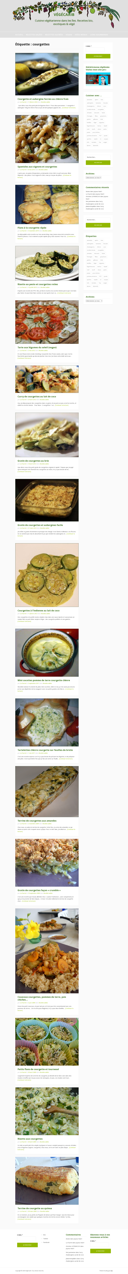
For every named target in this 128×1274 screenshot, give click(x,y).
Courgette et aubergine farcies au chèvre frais (43, 99)
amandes (89, 99)
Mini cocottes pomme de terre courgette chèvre (44, 680)
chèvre (99, 106)
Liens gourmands (99, 35)
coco (104, 106)
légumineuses (91, 126)
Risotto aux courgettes (30, 1139)
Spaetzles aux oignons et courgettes (37, 166)
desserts (96, 113)
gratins (89, 119)
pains (105, 129)
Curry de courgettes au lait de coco (37, 396)
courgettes (101, 109)
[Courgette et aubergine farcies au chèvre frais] (47, 74)
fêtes (96, 116)
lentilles (89, 122)
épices (89, 145)
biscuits (105, 103)
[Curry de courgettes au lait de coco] (47, 379)
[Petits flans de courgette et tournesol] (47, 1042)
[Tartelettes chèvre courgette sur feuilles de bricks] (47, 722)
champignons (91, 106)
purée (105, 135)
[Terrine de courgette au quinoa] (47, 1181)
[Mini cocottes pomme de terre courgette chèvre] (47, 653)
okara (99, 129)
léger (95, 122)
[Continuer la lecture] (68, 108)
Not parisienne (90, 201)
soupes (106, 139)
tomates (94, 142)
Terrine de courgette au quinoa (35, 1208)
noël (88, 129)
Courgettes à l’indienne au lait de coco (39, 610)
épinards (95, 145)
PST (100, 135)
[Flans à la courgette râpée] (47, 204)
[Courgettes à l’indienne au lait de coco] (47, 575)
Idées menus (81, 35)
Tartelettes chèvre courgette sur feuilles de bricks (45, 750)
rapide (96, 139)
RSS (44, 1235)
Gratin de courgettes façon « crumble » (39, 890)
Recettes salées (34, 35)
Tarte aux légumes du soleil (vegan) (37, 347)
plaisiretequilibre (91, 206)
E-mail (89, 46)
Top (100, 142)
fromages (89, 116)
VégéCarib (64, 14)
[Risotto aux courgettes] (47, 1111)
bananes (98, 103)
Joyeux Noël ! (98, 191)
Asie (102, 99)
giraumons (103, 116)
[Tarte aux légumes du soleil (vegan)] (47, 322)
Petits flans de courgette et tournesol (38, 1069)
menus (99, 126)
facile (103, 113)
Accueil (19, 35)
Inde (101, 119)
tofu (88, 142)
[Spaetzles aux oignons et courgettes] (47, 139)
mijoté (105, 126)
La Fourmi (23, 102)
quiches (89, 139)
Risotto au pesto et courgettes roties (38, 284)
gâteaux (95, 119)
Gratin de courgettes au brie (33, 461)
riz (100, 139)
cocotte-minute (91, 109)
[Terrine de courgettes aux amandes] (47, 791)
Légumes (101, 122)
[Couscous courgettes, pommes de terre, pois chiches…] (47, 950)
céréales (89, 113)
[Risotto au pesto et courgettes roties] (47, 263)
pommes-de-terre (92, 135)
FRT (112, 1271)
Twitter (45, 1239)
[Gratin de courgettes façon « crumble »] (47, 863)
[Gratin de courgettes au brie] (47, 435)
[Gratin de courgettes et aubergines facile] (47, 500)
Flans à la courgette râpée (32, 227)
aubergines (90, 103)
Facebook (46, 1242)
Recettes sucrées (54, 35)
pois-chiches (96, 132)
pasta (88, 132)
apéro (96, 99)
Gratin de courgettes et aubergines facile (40, 525)
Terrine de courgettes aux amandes (37, 820)
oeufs (93, 129)
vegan (69, 35)
